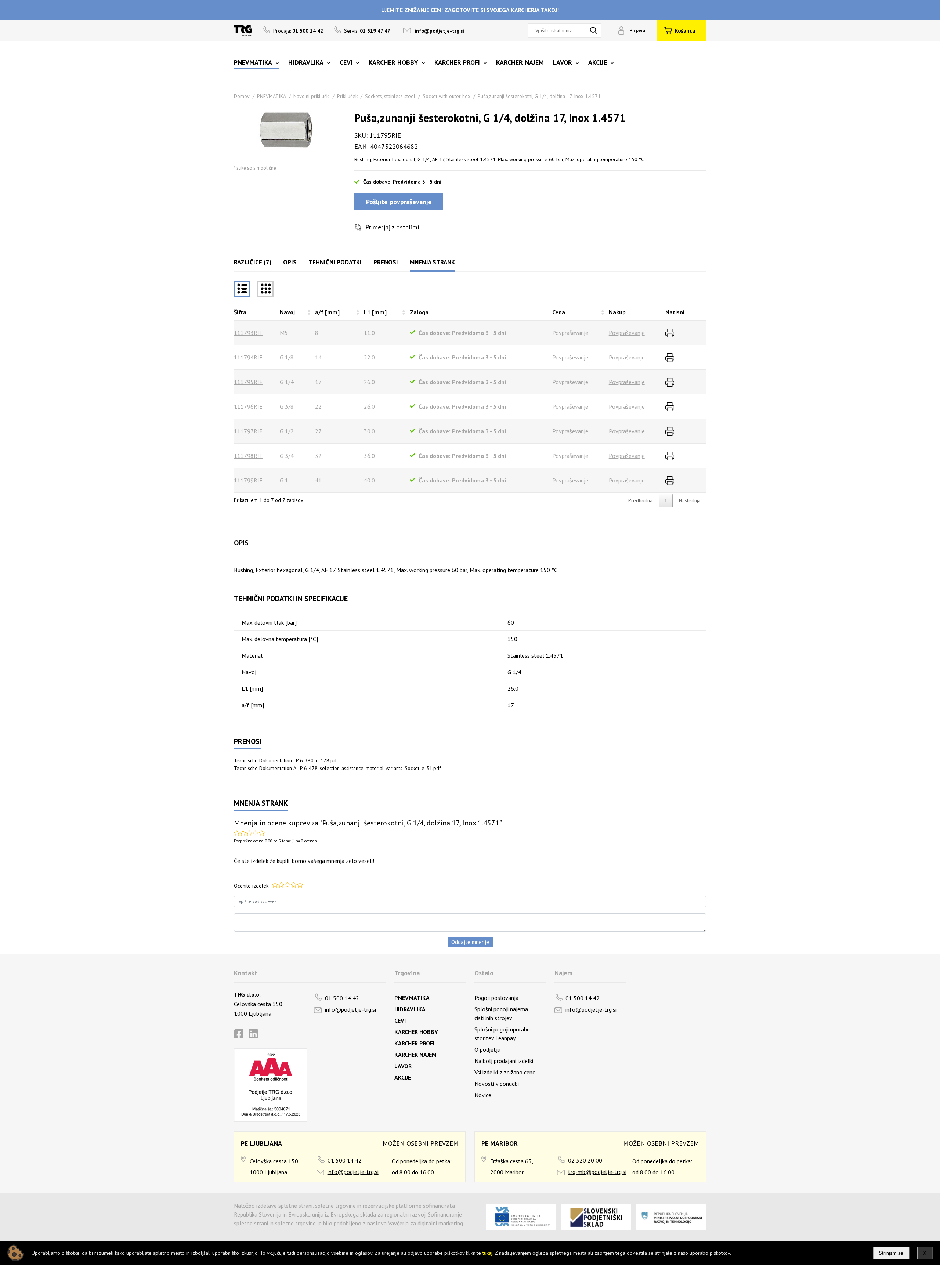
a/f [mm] (327, 312)
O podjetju (487, 1049)
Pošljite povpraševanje (398, 202)
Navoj (287, 312)
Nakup (617, 312)
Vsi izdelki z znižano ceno (505, 1072)
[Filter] (265, 289)
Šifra (240, 312)
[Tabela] (242, 289)
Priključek (347, 96)
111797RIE (248, 431)
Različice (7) (252, 262)
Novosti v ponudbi (496, 1083)
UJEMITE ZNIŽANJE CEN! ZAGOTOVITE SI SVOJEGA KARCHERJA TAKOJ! (470, 10)
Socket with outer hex (446, 96)
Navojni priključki (311, 96)
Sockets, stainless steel (390, 96)
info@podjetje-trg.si (439, 31)
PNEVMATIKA (271, 96)
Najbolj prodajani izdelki (503, 1061)
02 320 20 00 (585, 1160)
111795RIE (248, 382)
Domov (242, 96)
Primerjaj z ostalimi (392, 227)
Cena (558, 312)
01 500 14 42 (342, 998)
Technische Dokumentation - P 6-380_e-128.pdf (286, 760)
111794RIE (248, 357)
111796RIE (248, 406)
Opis (290, 262)
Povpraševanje (627, 332)
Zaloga (419, 312)
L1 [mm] (375, 312)
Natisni (674, 312)
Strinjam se (891, 1253)
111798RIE (248, 455)
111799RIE (248, 480)
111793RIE (248, 332)
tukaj (487, 1253)
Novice (482, 1095)
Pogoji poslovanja (496, 997)
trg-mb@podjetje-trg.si (597, 1171)
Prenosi (385, 262)
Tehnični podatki (335, 262)
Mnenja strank (432, 262)
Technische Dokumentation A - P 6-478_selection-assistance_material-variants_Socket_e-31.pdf (337, 768)
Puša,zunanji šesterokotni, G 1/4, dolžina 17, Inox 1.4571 (539, 96)
